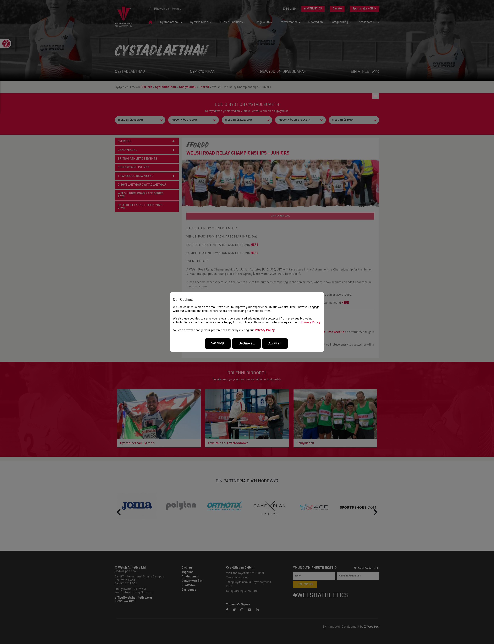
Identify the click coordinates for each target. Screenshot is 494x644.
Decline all (247, 343)
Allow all (274, 343)
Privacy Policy (310, 322)
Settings (217, 343)
